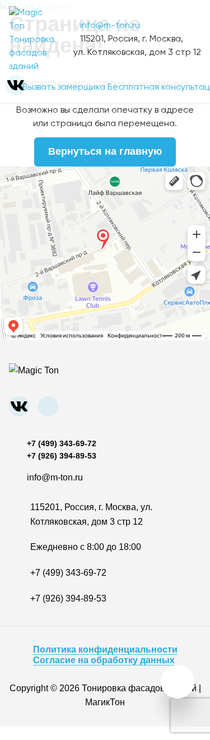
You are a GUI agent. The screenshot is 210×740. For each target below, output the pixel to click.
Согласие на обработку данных (104, 660)
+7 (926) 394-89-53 (61, 455)
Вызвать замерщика (63, 87)
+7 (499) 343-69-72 (61, 443)
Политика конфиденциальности (105, 649)
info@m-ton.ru (110, 25)
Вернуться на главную (105, 151)
